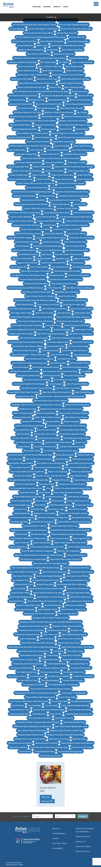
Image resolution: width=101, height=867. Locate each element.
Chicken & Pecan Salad (42, 166)
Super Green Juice (50, 634)
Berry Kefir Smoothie (26, 108)
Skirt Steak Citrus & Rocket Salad (33, 559)
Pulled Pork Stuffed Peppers (60, 505)
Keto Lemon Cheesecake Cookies (45, 367)
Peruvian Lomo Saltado (23, 475)
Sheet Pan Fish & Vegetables (68, 551)
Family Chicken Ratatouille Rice (53, 262)
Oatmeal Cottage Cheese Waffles (73, 430)
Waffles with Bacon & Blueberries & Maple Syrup (32, 726)
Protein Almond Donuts (55, 496)
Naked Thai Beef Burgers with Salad (30, 425)
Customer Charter (83, 846)
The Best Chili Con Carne (28, 680)
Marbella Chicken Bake (26, 396)
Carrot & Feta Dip (36, 150)
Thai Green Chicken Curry (80, 668)
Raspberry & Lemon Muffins (45, 513)
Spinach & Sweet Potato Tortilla (28, 605)
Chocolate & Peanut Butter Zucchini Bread (72, 191)
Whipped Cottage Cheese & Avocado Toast (67, 730)
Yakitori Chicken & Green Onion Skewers (77, 743)
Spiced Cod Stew (18, 588)
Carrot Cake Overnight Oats (26, 154)
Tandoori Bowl (52, 655)
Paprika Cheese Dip (85, 455)
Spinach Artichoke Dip (52, 605)
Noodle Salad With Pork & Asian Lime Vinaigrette (66, 425)
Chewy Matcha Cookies (76, 162)
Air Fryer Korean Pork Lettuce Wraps (38, 33)
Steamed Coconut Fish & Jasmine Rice (39, 613)
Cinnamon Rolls (80, 204)
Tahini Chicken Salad (75, 651)
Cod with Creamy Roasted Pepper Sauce (75, 216)
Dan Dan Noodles (23, 246)
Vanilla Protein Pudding (64, 718)
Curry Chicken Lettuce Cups (75, 242)
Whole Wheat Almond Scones (19, 743)
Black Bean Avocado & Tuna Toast (27, 112)
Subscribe (83, 816)
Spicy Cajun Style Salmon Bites (78, 592)
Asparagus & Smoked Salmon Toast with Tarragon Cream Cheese (39, 58)
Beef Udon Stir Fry (85, 95)
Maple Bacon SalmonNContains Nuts (56, 392)
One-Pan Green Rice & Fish (44, 434)
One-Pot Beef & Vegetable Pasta (71, 434)
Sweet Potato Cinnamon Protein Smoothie (37, 643)
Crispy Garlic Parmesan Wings (81, 237)
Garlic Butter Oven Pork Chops (67, 292)
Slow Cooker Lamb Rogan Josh (54, 572)
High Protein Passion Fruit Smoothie (34, 338)
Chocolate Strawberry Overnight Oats (73, 196)
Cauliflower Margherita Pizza (75, 154)
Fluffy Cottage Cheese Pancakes (64, 283)
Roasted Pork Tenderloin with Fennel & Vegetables (70, 530)
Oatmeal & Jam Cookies (46, 430)
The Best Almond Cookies (83, 676)
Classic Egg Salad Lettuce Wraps (57, 212)
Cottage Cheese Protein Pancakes (78, 221)
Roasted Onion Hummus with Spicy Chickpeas (29, 530)
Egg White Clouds (63, 258)
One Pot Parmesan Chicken (49, 438)
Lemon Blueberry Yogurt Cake (65, 379)
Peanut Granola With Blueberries (77, 467)
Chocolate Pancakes (47, 196)
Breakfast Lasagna (48, 129)
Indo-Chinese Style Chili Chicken (75, 350)
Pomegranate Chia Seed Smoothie (72, 484)
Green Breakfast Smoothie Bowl (54, 308)
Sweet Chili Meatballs (27, 638)
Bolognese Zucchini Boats (45, 125)
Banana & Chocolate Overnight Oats (31, 87)
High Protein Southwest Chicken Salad (66, 338)
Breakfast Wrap (82, 129)
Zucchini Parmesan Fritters (50, 755)
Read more (45, 797)
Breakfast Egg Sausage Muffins (25, 129)
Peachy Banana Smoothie (82, 459)
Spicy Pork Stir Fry (16, 601)
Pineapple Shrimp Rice (61, 480)
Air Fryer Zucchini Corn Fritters (25, 41)
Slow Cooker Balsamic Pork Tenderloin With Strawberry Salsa (35, 567)
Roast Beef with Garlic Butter (42, 521)
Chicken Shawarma (84, 179)
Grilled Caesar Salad (82, 313)
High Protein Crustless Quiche (80, 333)
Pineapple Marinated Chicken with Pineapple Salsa (28, 480)
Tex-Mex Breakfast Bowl (56, 663)
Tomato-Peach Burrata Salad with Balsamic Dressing (50, 689)
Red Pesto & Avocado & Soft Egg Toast (53, 517)
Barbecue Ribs (55, 87)
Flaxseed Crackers (56, 275)
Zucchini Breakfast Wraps (44, 751)
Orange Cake (80, 442)
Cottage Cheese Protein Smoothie (26, 225)
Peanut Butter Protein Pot (21, 467)
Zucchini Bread (25, 751)
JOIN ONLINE (47, 6)
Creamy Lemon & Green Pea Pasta (66, 229)
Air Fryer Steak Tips (77, 37)
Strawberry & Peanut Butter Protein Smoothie (50, 617)
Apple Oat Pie (42, 45)
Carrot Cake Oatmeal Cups (82, 150)
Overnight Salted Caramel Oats (71, 446)
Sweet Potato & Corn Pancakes (69, 638)
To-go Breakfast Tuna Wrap (33, 684)
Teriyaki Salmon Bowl (50, 659)
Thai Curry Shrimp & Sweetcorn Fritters (51, 668)
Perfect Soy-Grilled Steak (81, 471)
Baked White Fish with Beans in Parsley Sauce (37, 83)
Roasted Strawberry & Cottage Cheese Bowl (68, 534)
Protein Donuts (57, 501)
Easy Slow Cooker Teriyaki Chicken (69, 254)
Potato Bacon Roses (27, 492)
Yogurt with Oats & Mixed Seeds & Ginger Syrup (49, 747)
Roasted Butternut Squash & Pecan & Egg (74, 521)
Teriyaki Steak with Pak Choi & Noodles (28, 663)
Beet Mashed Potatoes (57, 100)
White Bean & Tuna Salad (59, 739)
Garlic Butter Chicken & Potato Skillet (36, 292)
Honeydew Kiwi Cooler (56, 346)
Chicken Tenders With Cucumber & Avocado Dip (35, 183)
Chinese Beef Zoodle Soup (36, 187)
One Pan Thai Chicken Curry (23, 438)
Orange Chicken (23, 446)
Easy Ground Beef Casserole (24, 250)
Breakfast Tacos (66, 129)
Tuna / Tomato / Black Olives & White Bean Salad (29, 701)
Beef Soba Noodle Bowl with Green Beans (57, 95)
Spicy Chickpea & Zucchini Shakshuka (51, 597)
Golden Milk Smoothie (24, 304)
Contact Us (80, 841)
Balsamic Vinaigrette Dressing (70, 83)
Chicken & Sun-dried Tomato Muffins (27, 171)
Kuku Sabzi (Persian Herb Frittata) (37, 379)
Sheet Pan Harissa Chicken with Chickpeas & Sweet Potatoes (39, 555)
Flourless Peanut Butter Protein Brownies (66, 279)
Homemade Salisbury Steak (58, 342)
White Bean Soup (79, 739)
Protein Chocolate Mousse (22, 501)
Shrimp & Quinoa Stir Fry (76, 555)
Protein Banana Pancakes (77, 496)
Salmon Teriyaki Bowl (18, 546)
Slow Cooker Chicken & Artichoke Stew (23, 572)
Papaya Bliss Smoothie (65, 455)
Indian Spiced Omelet (50, 350)
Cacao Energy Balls (62, 145)
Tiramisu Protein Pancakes (72, 680)
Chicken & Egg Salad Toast (18, 166)
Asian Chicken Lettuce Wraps (38, 54)
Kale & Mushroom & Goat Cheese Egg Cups (29, 363)
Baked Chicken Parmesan (52, 70)
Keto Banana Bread (21, 367)
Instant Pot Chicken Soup (60, 354)
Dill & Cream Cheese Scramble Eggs (47, 246)
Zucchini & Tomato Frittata (82, 747)
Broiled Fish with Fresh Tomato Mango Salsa (75, 137)
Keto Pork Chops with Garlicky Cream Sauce (60, 371)
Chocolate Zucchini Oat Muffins (33, 200)
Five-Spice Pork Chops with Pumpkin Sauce (29, 275)
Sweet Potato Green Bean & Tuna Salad (77, 647)
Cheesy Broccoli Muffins (54, 162)
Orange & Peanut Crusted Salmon (58, 442)
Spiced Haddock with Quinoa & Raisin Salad (46, 588)
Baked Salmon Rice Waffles (22, 79)
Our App (65, 6)
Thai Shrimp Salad (37, 676)
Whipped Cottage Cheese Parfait (30, 734)
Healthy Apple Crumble (83, 329)
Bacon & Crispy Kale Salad (82, 62)
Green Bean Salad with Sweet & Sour (23, 308)
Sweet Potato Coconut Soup (69, 643)
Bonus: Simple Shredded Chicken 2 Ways (75, 125)
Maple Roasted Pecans (84, 392)
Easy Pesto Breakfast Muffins (77, 250)
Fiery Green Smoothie (60, 267)
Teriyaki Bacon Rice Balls (71, 655)
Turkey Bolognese (39, 714)
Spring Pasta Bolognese (25, 609)
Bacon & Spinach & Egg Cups (50, 66)
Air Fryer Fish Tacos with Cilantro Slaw (76, 29)
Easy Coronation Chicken (75, 246)
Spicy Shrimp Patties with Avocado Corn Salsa (45, 601)
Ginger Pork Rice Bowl (66, 296)
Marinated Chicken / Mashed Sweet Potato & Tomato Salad (61, 396)
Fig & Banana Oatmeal (81, 267)
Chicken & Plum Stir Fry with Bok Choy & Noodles (74, 166)
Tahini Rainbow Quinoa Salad (31, 655)
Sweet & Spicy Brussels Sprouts (74, 634)
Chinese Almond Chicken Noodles (71, 183)
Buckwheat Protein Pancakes (37, 141)
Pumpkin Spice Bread (83, 505)
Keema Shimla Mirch (58, 363)
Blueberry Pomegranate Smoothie (77, 116)
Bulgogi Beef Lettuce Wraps (64, 141)
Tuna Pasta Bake (34, 705)
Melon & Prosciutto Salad (23, 413)
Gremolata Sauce (64, 313)
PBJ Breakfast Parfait (31, 450)
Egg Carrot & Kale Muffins (22, 258)
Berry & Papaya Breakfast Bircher (78, 104)
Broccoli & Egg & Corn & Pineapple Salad (68, 133)
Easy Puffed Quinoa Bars (28, 254)
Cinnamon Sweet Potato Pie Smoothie (38, 208)
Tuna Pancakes (18, 705)
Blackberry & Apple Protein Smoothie (59, 112)
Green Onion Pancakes (44, 313)
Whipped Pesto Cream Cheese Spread (30, 739)
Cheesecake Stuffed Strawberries (28, 162)
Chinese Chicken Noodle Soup (63, 187)
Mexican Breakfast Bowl (46, 413)
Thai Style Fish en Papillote (58, 676)
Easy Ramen (46, 254)
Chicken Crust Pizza (39, 175)
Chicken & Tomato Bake (54, 171)
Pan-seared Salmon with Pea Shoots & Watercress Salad (30, 455)
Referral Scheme (83, 836)
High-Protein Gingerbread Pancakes (51, 333)
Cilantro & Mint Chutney (60, 204)
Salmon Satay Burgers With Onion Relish (70, 542)
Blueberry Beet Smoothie (51, 116)
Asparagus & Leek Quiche (64, 54)
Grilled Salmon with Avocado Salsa (70, 321)
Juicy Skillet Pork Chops (66, 359)
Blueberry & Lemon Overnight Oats (24, 116)
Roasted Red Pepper (39, 534)
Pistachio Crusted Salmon (25, 484)
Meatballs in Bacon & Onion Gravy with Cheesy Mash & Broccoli (37, 404)
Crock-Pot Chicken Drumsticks (27, 242)
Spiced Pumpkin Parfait (20, 592)
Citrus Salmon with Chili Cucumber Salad (24, 212)
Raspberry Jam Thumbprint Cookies (73, 513)
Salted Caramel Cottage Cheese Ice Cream (47, 546)
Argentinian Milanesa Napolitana (30, 49)
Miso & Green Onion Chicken (76, 417)
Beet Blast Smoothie (37, 100)
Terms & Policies (83, 851)
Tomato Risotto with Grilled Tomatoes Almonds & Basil (36, 693)
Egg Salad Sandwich (44, 258)
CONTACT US (56, 6)
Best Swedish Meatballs (47, 108)
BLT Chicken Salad (48, 62)
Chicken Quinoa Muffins (64, 179)
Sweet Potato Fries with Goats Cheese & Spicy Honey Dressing (33, 647)
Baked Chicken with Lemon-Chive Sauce (68, 74)
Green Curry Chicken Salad (81, 308)
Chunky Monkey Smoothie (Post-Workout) (31, 204)
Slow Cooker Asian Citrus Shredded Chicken (50, 563)
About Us (56, 828)
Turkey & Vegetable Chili (18, 714)
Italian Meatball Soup (82, 354)
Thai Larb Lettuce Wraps (50, 672)
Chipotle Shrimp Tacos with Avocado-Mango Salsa (32, 191)
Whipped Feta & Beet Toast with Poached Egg (65, 734)
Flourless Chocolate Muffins (78, 275)
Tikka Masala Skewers (50, 680)
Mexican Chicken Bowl (22, 417)
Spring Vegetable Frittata (47, 609)
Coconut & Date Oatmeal (83, 212)
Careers (55, 838)
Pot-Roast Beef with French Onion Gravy (26, 488)
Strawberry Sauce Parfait (57, 630)
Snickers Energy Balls (44, 584)
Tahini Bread (58, 651)
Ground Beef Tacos (52, 325)
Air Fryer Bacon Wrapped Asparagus (73, 24)
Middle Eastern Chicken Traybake (48, 417)
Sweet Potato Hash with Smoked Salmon (34, 651)
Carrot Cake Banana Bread (57, 150)
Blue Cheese (82, 112)
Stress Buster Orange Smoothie (27, 634)
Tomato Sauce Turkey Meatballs (73, 693)
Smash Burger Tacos (20, 580)
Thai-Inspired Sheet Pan (78, 663)
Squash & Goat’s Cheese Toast (73, 609)
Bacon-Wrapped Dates (74, 66)
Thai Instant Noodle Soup (27, 672)
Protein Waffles (40, 505)
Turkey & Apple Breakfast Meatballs (75, 705)
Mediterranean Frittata (28, 409)
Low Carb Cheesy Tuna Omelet (68, 388)
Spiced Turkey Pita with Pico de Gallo (47, 592)
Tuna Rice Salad (51, 705)
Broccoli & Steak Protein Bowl (19, 137)
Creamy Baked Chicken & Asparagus (73, 225)
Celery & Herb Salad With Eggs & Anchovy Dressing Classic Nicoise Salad (50, 158)
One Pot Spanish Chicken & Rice (76, 438)
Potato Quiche (44, 492)
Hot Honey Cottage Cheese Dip (26, 350)
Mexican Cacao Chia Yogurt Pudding (73, 413)
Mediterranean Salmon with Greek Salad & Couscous (61, 409)
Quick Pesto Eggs (37, 509)
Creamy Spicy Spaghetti (53, 233)
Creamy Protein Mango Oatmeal (28, 233)
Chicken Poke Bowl (43, 179)
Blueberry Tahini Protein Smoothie (72, 120)
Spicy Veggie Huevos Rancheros (79, 601)
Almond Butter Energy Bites (78, 41)
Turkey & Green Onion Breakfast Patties (48, 709)
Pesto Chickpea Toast (78, 475)
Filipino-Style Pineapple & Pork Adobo (35, 271)
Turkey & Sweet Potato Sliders (80, 709)
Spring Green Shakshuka (75, 605)
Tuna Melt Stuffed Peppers (81, 701)
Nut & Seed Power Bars (24, 430)
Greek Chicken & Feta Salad (48, 304)
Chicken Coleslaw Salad (18, 175)
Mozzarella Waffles (52, 421)
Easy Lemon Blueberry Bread (50, 250)
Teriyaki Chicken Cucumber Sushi (25, 659)
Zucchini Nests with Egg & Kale (70, 751)
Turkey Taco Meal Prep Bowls (39, 718)
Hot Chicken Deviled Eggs (78, 346)
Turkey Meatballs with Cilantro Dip (78, 714)
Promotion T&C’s (59, 843)
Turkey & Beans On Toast (19, 709)
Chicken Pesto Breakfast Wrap (21, 179)
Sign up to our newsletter (21, 816)
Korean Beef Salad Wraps (74, 375)
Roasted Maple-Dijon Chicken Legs (64, 526)
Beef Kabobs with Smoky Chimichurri (23, 95)
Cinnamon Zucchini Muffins (67, 208)
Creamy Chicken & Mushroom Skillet (35, 229)
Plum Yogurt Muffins (47, 484)
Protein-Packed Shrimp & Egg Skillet (28, 496)
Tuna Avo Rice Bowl (59, 701)
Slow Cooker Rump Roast (23, 576)
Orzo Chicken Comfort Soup (45, 446)
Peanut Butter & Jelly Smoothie (81, 463)
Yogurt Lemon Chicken (18, 747)
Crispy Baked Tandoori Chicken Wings (51, 237)
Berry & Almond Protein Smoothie (49, 104)
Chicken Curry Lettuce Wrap (62, 175)
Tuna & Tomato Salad (67, 697)
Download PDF (47, 801)
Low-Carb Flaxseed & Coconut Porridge (36, 388)
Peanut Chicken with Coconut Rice (47, 467)
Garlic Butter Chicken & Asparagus (79, 288)
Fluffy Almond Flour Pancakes (36, 283)
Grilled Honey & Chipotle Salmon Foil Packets (35, 321)
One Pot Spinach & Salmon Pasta (28, 442)
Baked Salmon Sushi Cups (47, 79)
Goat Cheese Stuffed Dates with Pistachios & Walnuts (35, 300)
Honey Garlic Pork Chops (82, 342)
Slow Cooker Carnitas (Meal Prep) (76, 567)
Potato (48, 488)
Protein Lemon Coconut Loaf (78, 501)
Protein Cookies (42, 501)
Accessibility (57, 848)
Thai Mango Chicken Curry (73, 672)
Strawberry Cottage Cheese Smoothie (67, 626)
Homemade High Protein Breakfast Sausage (26, 342)
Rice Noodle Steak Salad (81, 517)
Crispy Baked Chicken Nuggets (20, 237)
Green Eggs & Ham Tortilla (21, 313)
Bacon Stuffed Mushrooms (28, 70)
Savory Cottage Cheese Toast (79, 546)
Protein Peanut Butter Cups (20, 505)
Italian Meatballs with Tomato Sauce (39, 359)
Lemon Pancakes (55, 384)
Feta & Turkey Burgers (39, 267)
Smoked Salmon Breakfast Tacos (76, 580)
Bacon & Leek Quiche (26, 66)
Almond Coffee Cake (25, 45)
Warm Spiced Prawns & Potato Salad (31, 730)
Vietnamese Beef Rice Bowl (74, 722)
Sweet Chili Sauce (47, 638)
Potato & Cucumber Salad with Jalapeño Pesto (72, 488)
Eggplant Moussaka (81, 258)
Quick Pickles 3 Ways (56, 509)
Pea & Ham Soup (15, 459)
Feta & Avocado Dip (18, 267)
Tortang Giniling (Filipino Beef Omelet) (40, 697)
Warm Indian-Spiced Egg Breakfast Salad (71, 726)
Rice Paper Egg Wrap (19, 521)
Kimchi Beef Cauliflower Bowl (28, 375)
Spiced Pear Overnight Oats (78, 588)
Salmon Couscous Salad (59, 538)
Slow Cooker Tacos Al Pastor (77, 576)
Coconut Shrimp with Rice (46, 216)
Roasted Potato (21, 534)
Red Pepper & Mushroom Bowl (22, 517)
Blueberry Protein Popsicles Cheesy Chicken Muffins (35, 120)
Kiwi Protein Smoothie (51, 375)
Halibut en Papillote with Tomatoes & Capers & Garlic (29, 329)
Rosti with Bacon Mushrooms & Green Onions (28, 538)
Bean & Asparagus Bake (74, 87)
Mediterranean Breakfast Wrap (77, 404)
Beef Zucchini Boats (17, 100)
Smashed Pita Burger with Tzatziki (46, 580)
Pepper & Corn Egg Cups (58, 471)
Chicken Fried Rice (84, 175)
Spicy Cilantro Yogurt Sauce (81, 597)
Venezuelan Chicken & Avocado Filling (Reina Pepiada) (38, 722)
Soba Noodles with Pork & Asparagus (71, 584)
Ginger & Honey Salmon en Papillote (40, 296)
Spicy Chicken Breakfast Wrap (21, 597)
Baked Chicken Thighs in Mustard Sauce (33, 74)
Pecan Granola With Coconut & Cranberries (27, 471)
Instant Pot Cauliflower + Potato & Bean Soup (28, 354)
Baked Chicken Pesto (74, 70)
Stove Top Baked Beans (67, 613)
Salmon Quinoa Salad (41, 542)
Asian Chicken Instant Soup (72, 49)
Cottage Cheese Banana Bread (21, 221)
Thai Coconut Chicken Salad (21, 668)
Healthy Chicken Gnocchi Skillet (21, 333)
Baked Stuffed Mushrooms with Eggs (75, 79)
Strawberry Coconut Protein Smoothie (34, 626)
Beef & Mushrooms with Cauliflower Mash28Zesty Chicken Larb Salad (41, 91)
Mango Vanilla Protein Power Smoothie (23, 392)
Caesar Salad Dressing (82, 145)
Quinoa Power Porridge (77, 509)
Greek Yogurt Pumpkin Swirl (74, 304)
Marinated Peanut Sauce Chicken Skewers (50, 400)
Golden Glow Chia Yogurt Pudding (73, 300)
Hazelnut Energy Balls (62, 329)
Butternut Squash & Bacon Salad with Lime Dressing (30, 145)
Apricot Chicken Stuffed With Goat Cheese (67, 45)
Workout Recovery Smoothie (46, 743)
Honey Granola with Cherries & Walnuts (28, 346)
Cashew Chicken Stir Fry (50, 154)
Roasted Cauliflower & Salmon (35, 526)
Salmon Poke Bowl (22, 542)
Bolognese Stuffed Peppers (20, 125)
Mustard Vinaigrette (71, 421)
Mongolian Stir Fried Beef (32, 421)
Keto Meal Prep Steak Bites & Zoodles (24, 371)
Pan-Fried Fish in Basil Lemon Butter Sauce (61, 450)
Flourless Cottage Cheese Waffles (32, 279)
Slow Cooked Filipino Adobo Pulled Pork (65, 559)
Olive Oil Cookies (23, 434)
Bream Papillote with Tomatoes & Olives (32, 133)
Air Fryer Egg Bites (17, 29)
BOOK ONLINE (37, 6)
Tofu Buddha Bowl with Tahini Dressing (63, 684)
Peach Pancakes (61, 459)
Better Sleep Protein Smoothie (71, 108)
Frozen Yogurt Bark (54, 288)
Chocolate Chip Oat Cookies (24, 196)
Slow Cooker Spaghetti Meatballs (49, 576)
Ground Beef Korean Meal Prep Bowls (27, 325)
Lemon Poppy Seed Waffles (77, 384)
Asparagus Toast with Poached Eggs (22, 62)
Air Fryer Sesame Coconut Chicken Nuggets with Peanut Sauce (41, 37)
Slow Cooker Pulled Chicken (82, 572)
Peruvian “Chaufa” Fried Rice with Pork (51, 475)
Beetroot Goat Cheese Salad (20, 104)
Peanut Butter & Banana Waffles (20, 463)
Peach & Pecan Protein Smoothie (39, 459)
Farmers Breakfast (76, 262)
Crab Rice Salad (49, 225)
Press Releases (58, 833)
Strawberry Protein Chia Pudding (31, 630)
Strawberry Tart (77, 630)
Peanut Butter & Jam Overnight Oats (51, 463)
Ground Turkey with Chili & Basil (76, 325)
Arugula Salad (52, 49)
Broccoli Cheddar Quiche (44, 137)
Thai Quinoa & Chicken (17, 676)
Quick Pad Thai (21, 509)
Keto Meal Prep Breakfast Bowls (75, 367)
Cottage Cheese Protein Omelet (49, 221)
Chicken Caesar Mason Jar (77, 171)
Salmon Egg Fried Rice (82, 538)
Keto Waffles (86, 371)
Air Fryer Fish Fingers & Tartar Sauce (42, 29)
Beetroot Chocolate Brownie (81, 100)
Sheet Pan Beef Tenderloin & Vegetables (37, 551)
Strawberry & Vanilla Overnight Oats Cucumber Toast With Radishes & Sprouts (50, 622)
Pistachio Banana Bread (83, 480)
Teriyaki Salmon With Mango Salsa (75, 659)
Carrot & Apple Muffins (17, 150)
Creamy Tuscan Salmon (76, 233)
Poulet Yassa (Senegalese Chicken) (68, 492)
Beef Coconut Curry (79, 91)
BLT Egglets (63, 62)
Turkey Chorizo (56, 714)
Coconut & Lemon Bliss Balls (21, 216)
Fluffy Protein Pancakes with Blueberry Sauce (25, 288)
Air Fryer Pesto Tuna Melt (67, 33)
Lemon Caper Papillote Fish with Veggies (29, 384)
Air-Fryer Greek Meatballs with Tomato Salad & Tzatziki (34, 24)
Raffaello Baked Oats (22, 513)
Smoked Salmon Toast (24, 584)
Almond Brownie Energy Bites (51, 41)
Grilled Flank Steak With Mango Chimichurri (73, 317)
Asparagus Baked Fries (78, 58)
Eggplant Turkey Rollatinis (27, 262)
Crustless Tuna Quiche (51, 242)
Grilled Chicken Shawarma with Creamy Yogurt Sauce (32, 317)
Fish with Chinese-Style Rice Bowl (67, 271)
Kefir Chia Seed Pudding (79, 363)
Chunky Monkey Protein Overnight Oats (64, 200)
